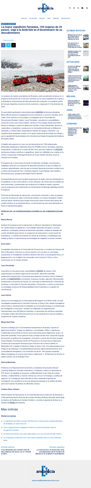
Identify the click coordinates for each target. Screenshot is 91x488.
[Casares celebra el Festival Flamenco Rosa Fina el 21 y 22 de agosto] (86, 103)
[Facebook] (69, 8)
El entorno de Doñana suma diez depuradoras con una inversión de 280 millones (32, 434)
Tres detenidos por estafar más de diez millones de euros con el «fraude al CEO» (16, 452)
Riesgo (12, 402)
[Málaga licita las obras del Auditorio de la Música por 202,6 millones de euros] (86, 37)
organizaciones (14, 279)
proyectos (58, 149)
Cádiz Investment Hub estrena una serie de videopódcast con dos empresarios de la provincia (75, 79)
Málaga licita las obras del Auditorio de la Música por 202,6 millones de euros (75, 37)
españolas (39, 112)
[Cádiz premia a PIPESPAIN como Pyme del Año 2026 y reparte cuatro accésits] (86, 88)
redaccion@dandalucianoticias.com (45, 480)
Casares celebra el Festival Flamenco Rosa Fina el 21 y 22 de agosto (74, 103)
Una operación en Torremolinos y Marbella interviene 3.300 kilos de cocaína (75, 45)
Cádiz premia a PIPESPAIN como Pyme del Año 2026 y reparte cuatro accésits (74, 88)
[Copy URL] (13, 45)
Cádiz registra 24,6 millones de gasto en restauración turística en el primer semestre (75, 116)
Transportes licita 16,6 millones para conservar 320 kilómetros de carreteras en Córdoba (75, 131)
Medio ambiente (8, 24)
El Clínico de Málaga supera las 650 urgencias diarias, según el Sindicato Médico (74, 69)
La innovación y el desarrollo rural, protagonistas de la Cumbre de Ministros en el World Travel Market (50, 452)
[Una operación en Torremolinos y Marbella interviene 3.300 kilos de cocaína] (86, 45)
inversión (40, 271)
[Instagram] (74, 8)
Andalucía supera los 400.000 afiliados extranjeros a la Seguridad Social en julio (74, 54)
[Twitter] (78, 8)
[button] (87, 8)
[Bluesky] (82, 8)
